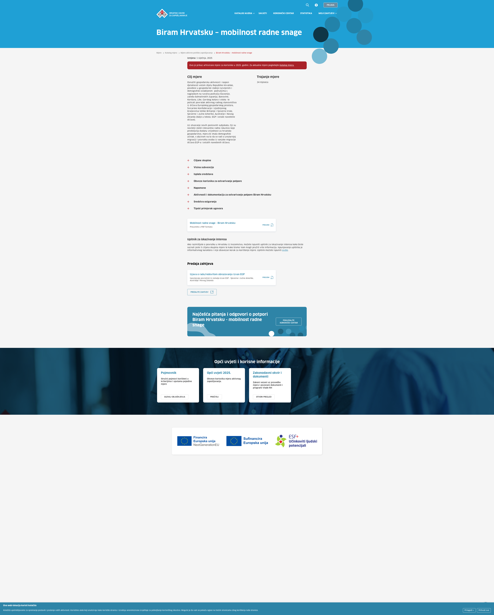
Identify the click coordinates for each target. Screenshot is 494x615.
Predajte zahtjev (199, 292)
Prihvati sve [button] (484, 610)
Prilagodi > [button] (469, 610)
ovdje (285, 250)
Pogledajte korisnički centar (289, 322)
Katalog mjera (243, 13)
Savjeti (263, 13)
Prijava (330, 5)
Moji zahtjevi (326, 13)
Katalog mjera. (287, 65)
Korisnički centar (283, 13)
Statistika (306, 13)
